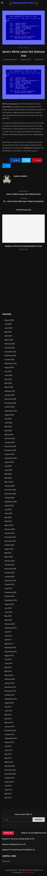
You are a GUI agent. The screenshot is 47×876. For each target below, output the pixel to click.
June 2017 (8, 636)
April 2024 (8, 431)
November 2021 (10, 541)
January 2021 (9, 565)
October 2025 (9, 359)
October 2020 (9, 573)
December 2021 (10, 537)
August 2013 (9, 782)
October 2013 (9, 778)
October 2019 (9, 584)
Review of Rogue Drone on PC (14, 844)
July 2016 (8, 659)
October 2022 (9, 498)
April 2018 (8, 620)
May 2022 (8, 517)
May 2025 (8, 379)
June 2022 (8, 513)
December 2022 (10, 490)
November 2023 (10, 450)
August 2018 (9, 604)
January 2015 (9, 726)
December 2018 (10, 592)
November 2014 (10, 730)
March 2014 (9, 762)
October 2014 (9, 734)
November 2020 (10, 569)
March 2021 (9, 557)
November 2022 (10, 494)
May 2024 (8, 427)
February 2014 (10, 766)
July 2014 (8, 746)
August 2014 (9, 742)
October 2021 (9, 545)
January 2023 (9, 486)
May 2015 (8, 715)
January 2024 (9, 442)
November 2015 (10, 691)
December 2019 (10, 580)
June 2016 (8, 663)
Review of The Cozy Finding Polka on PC (33, 833)
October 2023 (9, 454)
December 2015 (10, 687)
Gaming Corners (11, 59)
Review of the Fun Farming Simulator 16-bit (23, 246)
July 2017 (8, 632)
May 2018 (8, 616)
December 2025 (10, 352)
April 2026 (8, 336)
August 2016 (9, 655)
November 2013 (10, 774)
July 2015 (8, 707)
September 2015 (11, 699)
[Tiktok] (14, 826)
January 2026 (9, 348)
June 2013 (8, 790)
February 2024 (10, 438)
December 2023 (10, 446)
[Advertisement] (23, 284)
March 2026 (9, 340)
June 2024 (8, 423)
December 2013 (10, 770)
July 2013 (8, 786)
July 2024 (8, 419)
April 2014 (8, 758)
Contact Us (6, 861)
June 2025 (8, 375)
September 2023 (11, 458)
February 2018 (10, 624)
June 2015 (8, 711)
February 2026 (10, 344)
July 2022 (8, 509)
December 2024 (10, 399)
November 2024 (10, 403)
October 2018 (9, 596)
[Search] (45, 3)
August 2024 (9, 415)
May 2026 (8, 332)
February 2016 (10, 679)
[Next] (19, 833)
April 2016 (8, 671)
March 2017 (9, 644)
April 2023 (8, 478)
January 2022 (9, 533)
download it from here (32, 148)
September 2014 (11, 738)
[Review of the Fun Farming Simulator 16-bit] (23, 228)
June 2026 (8, 328)
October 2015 (9, 695)
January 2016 (9, 683)
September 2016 (11, 651)
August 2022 (9, 505)
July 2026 (8, 324)
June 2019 (8, 588)
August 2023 (9, 462)
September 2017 (11, 628)
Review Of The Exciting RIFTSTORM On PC (18, 850)
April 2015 (8, 719)
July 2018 (8, 608)
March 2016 (9, 675)
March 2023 (9, 482)
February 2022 (10, 529)
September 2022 (11, 502)
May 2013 (8, 794)
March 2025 (9, 387)
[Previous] (16, 833)
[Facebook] (4, 826)
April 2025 (8, 383)
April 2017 (8, 640)
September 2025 (11, 363)
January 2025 (9, 395)
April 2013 (8, 797)
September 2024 (11, 411)
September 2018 (11, 600)
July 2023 (8, 466)
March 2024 (9, 434)
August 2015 (9, 703)
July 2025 (8, 371)
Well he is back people (10, 104)
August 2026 (9, 320)
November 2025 (10, 356)
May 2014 (8, 754)
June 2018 (8, 612)
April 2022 (8, 521)
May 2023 (8, 474)
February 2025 (10, 391)
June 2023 (8, 470)
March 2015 (9, 723)
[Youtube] (9, 826)
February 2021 (10, 561)
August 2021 (9, 549)
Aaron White (6, 107)
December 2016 (10, 648)
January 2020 (9, 577)
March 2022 (9, 525)
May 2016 (8, 667)
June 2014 (8, 750)
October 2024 (9, 407)
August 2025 (9, 367)
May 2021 (8, 553)
